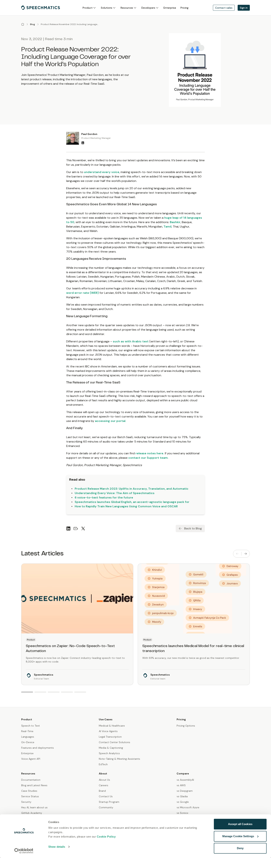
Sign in (244, 7)
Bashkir (175, 222)
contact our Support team (148, 458)
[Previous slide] (237, 553)
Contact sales (223, 7)
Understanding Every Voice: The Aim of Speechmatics (114, 493)
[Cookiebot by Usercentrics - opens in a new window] (24, 851)
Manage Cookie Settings (238, 836)
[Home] (22, 24)
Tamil (167, 226)
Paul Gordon (89, 134)
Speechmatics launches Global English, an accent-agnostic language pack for (132, 502)
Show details (56, 846)
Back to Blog (193, 528)
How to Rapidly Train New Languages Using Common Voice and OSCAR (126, 506)
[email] (76, 528)
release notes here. (150, 453)
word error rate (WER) (82, 293)
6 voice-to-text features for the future (104, 497)
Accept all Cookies (240, 824)
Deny (240, 848)
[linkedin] (68, 528)
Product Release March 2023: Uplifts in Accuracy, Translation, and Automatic (131, 489)
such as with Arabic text (131, 341)
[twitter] (83, 528)
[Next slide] (246, 553)
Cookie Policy (106, 836)
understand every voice (101, 172)
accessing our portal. (110, 421)
